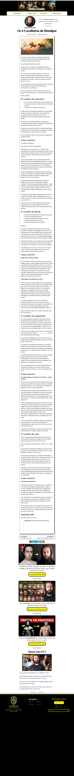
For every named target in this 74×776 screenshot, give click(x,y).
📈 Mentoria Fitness (56, 13)
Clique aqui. (48, 23)
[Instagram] (59, 707)
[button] (30, 541)
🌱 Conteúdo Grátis (30, 13)
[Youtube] (56, 707)
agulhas (47, 444)
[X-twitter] (61, 707)
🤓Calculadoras (17, 13)
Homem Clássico (44, 681)
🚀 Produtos (43, 13)
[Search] (68, 710)
